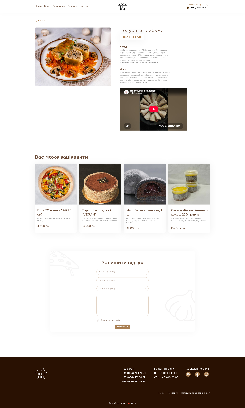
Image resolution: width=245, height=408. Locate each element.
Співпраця (58, 6)
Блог (47, 6)
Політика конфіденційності (195, 393)
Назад (41, 21)
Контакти (85, 6)
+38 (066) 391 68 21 (200, 8)
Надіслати (122, 327)
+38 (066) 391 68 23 (133, 382)
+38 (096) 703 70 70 (134, 373)
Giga (125, 403)
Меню (38, 6)
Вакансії (72, 6)
